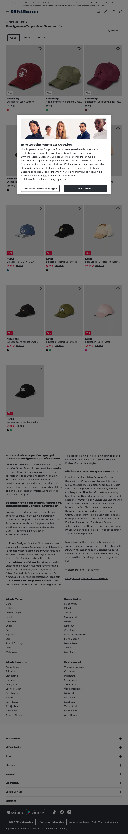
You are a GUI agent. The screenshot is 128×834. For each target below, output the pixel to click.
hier (45, 175)
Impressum (61, 179)
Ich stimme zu (85, 188)
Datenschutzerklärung (44, 179)
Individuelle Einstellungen (40, 188)
